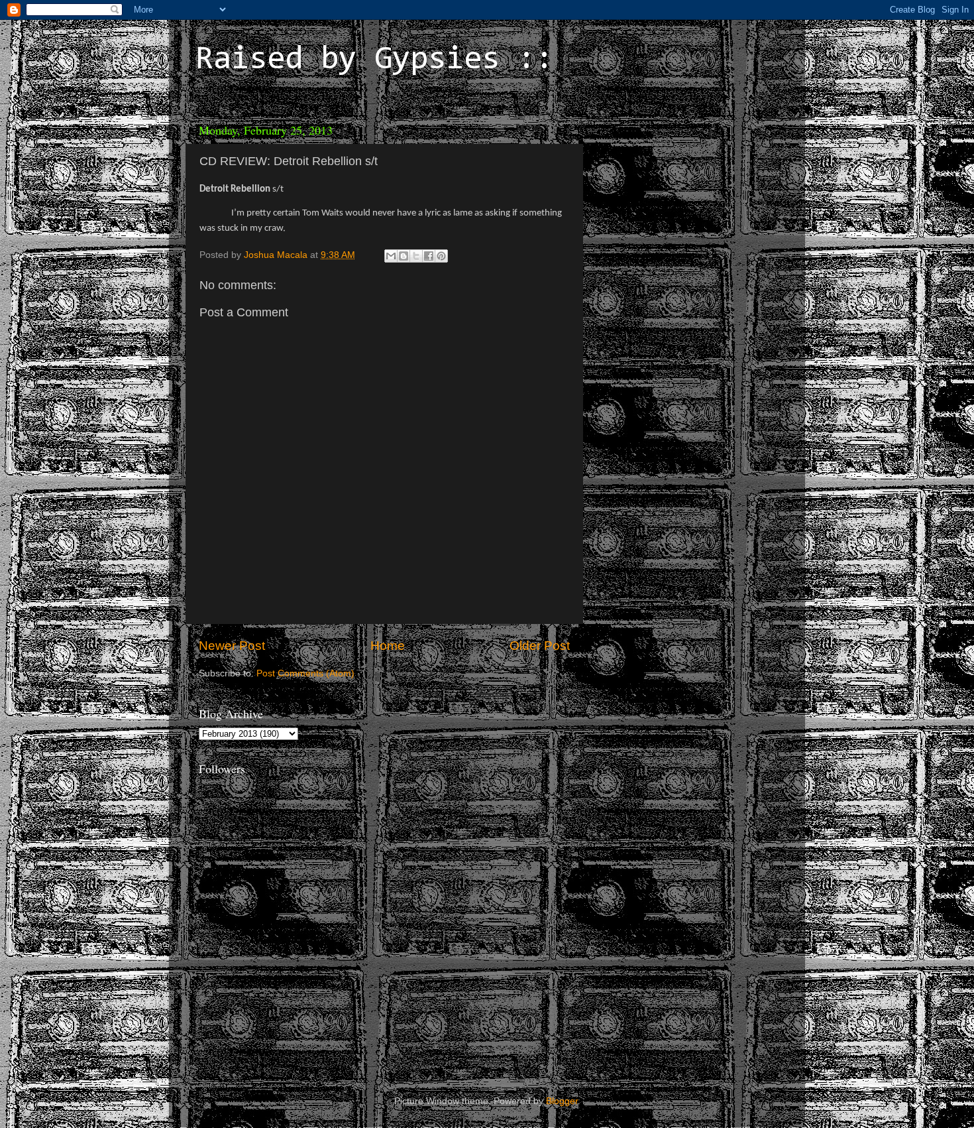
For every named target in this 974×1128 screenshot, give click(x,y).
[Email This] (391, 256)
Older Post (540, 646)
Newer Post (232, 646)
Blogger (562, 1101)
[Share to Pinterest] (441, 256)
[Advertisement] (682, 199)
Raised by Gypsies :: (374, 60)
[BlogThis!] (403, 256)
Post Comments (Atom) (305, 673)
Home (387, 646)
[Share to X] (416, 256)
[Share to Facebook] (428, 256)
